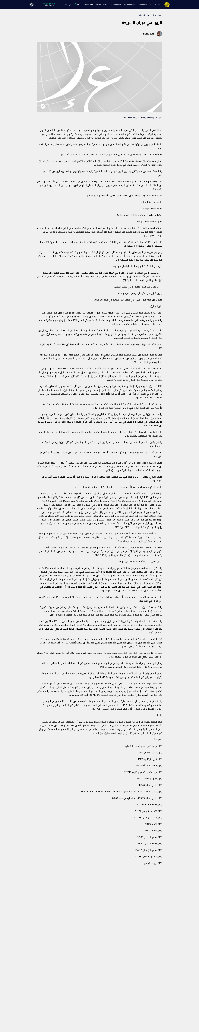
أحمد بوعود (149, 33)
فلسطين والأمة (101, 4)
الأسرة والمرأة (116, 4)
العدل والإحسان (154, 4)
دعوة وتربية (143, 4)
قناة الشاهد (88, 4)
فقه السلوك (144, 15)
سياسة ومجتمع (129, 4)
